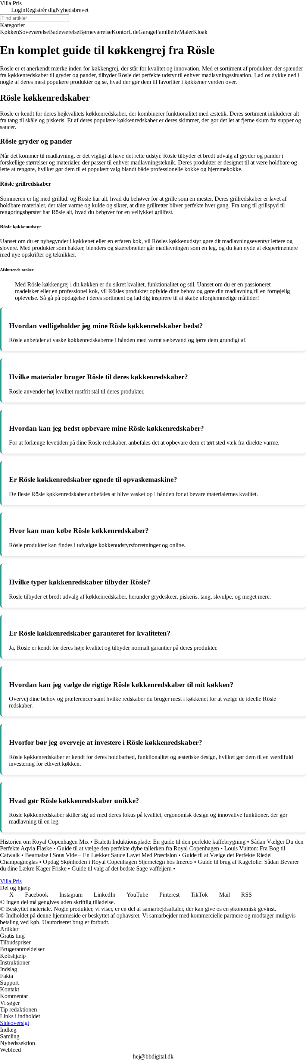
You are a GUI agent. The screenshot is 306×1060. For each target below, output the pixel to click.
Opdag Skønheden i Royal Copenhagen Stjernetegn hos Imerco (118, 862)
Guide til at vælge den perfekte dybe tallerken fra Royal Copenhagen (138, 848)
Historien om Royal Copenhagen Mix (44, 841)
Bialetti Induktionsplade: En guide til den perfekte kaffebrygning (170, 841)
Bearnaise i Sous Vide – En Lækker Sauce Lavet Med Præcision (101, 855)
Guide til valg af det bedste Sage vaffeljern (122, 868)
